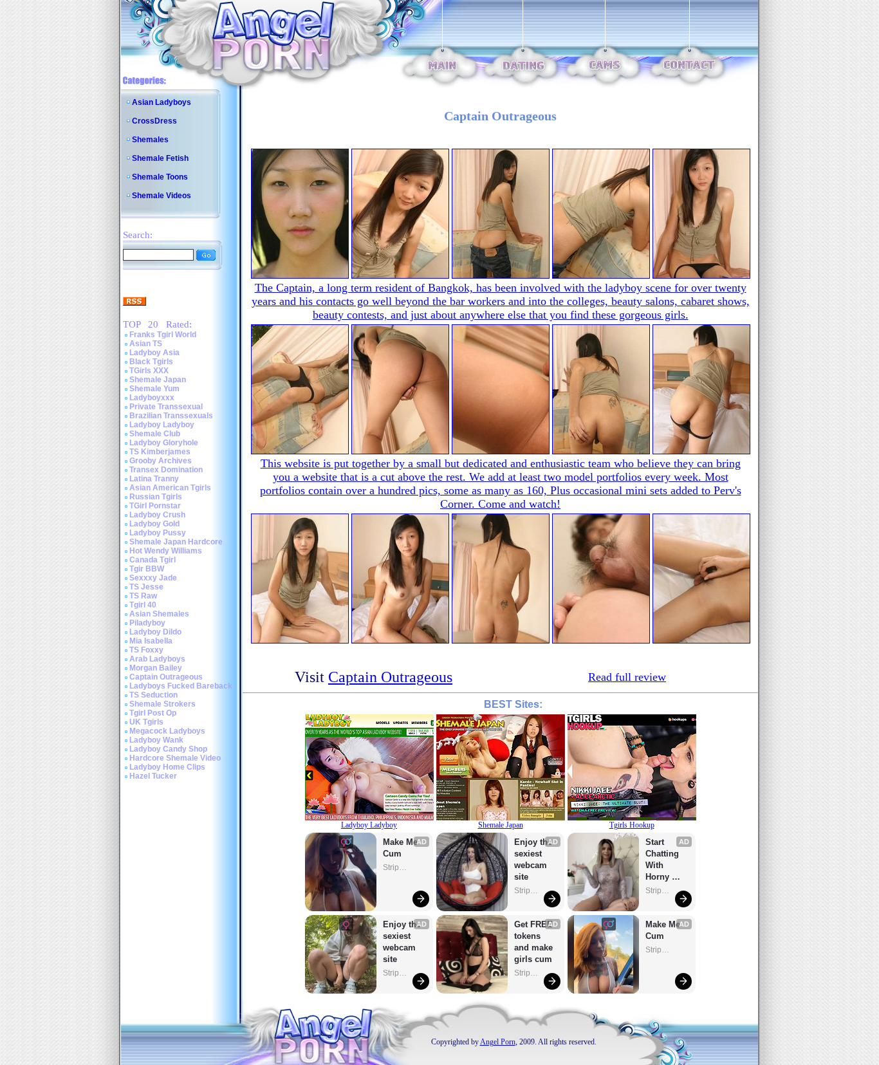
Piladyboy (147, 622)
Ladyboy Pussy (157, 532)
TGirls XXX (149, 370)
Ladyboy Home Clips (167, 767)
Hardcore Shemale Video (175, 758)
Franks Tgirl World (162, 334)
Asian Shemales (159, 613)
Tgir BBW (146, 568)
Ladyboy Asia (154, 352)
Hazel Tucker (153, 776)
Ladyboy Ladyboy (161, 424)
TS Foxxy (146, 649)
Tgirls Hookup (631, 824)
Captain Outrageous (166, 676)
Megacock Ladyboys (167, 731)
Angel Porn (497, 1041)
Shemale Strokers (162, 703)
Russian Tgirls (155, 496)
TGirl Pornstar (155, 505)
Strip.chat (396, 867)
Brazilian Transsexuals (171, 415)
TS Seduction (153, 694)
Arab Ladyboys (157, 658)
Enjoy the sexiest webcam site (402, 942)
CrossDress (154, 120)
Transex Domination (166, 469)
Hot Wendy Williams (165, 550)
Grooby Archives (160, 460)
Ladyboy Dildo (155, 631)
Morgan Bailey (155, 667)
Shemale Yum (154, 388)
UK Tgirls (146, 722)
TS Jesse (146, 586)
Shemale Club (154, 433)
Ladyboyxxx (151, 397)
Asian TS (145, 343)
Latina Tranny (154, 478)
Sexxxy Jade (153, 577)
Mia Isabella (150, 640)
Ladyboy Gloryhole (163, 442)
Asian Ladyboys (161, 102)
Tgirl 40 (142, 604)
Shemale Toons (160, 176)
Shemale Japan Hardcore (176, 541)
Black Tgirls (151, 361)
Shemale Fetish (160, 158)
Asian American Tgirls (170, 487)
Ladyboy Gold (154, 523)
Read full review (627, 677)
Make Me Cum (401, 847)
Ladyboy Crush (157, 514)
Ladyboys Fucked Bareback (180, 685)
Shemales (150, 139)
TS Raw (143, 595)
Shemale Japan (157, 379)
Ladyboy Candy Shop (168, 749)
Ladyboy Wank (156, 740)
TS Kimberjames (159, 451)
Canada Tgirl (152, 559)
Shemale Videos (161, 195)
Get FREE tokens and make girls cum (533, 942)
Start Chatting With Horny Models (663, 860)
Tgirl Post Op (152, 713)
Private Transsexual (166, 406)
